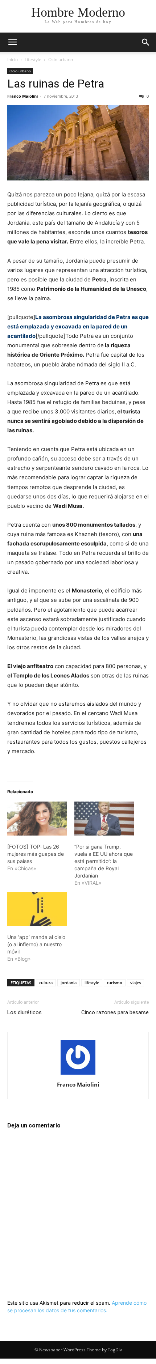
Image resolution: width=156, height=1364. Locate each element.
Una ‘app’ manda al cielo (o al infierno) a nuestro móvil (36, 944)
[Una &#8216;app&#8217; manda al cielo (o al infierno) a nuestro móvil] (37, 909)
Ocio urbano (60, 59)
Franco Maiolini (22, 96)
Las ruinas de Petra (55, 83)
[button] (12, 42)
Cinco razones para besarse (115, 1012)
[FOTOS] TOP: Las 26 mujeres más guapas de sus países (35, 854)
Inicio (12, 59)
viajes (135, 982)
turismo (114, 982)
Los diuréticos (24, 1012)
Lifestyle (33, 59)
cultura (46, 982)
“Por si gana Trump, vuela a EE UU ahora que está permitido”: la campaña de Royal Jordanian (103, 861)
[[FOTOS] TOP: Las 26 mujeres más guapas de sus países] (37, 819)
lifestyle (92, 982)
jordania (69, 982)
